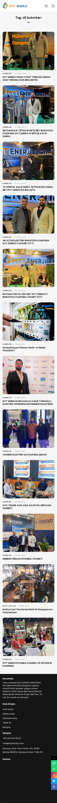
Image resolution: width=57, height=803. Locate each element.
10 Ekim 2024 (20, 501)
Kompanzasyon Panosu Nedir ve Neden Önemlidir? (24, 349)
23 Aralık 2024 (20, 73)
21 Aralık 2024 (20, 127)
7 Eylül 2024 (20, 659)
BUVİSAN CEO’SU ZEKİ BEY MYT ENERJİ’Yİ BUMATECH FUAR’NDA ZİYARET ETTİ (25, 295)
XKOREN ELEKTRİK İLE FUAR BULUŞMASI (25, 454)
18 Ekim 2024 (20, 451)
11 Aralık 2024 (20, 290)
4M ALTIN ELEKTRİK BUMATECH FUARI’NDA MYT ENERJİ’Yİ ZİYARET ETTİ (26, 242)
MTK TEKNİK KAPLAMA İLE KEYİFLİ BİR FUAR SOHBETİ (27, 507)
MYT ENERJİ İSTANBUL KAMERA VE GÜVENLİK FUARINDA (27, 664)
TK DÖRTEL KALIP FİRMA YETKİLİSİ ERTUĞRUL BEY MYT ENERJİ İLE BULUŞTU (28, 188)
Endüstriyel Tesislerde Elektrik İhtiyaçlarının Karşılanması (27, 611)
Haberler (7, 73)
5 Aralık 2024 (20, 344)
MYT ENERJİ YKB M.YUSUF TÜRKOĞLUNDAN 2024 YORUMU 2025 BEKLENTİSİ (26, 78)
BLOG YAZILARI (9, 606)
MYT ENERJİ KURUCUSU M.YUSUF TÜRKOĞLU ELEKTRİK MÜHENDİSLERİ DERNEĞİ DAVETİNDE (28, 403)
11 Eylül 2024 (24, 606)
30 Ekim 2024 (20, 397)
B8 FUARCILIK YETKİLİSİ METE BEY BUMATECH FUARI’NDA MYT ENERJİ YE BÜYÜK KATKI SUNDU (28, 133)
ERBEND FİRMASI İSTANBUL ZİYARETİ (22, 558)
